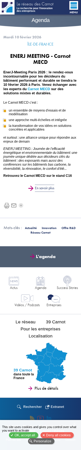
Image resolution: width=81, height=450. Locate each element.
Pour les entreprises (40, 328)
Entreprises (54, 305)
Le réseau (26, 321)
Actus (13, 287)
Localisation (41, 336)
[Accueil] (7, 7)
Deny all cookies (58, 435)
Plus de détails (46, 388)
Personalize (42, 441)
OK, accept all (25, 435)
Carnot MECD (39, 89)
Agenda (40, 287)
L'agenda (46, 256)
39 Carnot (55, 321)
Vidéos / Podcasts (27, 305)
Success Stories (67, 287)
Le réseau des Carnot (35, 4)
